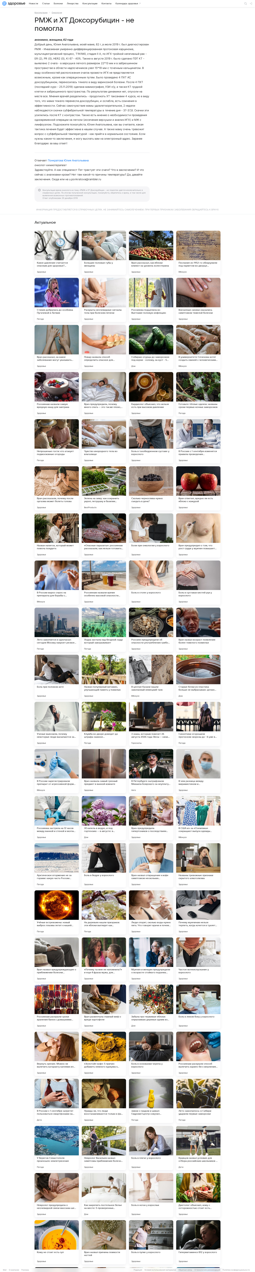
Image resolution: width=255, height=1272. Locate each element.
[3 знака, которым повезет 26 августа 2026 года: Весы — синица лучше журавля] (151, 724)
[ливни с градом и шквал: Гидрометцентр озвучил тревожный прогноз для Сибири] (151, 1101)
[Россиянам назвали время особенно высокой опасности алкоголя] (104, 583)
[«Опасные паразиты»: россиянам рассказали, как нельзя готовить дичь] (104, 535)
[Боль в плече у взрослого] (151, 1148)
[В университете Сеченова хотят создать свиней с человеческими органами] (198, 347)
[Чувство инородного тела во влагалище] (104, 441)
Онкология (57, 12)
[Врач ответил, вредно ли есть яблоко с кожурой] (198, 488)
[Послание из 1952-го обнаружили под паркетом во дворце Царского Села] (198, 253)
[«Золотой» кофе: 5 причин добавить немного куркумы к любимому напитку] (104, 1054)
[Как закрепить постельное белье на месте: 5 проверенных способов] (104, 1195)
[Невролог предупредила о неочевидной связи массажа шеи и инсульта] (57, 1195)
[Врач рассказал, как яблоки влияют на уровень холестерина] (151, 253)
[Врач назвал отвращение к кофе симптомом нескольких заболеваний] (151, 865)
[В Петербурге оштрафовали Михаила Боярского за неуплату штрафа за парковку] (151, 771)
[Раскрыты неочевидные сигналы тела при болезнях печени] (104, 300)
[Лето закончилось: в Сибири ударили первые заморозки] (198, 1101)
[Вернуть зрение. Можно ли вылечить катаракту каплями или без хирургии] (57, 1054)
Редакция (138, 1270)
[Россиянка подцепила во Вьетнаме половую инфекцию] (151, 300)
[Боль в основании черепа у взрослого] (151, 1054)
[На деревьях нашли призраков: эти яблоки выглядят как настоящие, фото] (104, 912)
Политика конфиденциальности (236, 1270)
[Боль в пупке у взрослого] (151, 1242)
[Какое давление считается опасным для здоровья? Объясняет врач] (57, 253)
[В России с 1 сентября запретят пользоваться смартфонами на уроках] (57, 1101)
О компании (14, 1270)
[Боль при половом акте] (57, 677)
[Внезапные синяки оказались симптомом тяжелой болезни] (198, 300)
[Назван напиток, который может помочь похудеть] (57, 535)
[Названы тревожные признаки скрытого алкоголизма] (198, 865)
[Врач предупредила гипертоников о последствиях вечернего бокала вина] (151, 818)
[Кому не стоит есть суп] (57, 1242)
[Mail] (4, 3)
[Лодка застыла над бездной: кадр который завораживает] (104, 630)
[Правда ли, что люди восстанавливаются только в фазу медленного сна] (104, 1101)
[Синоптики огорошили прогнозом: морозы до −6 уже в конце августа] (198, 724)
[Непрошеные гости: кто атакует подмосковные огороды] (57, 441)
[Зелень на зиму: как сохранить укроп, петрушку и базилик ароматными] (104, 488)
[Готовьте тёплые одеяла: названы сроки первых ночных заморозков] (198, 394)
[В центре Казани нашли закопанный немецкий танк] (151, 677)
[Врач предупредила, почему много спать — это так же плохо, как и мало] (104, 394)
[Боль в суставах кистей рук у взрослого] (198, 583)
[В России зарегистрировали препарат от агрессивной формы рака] (57, 771)
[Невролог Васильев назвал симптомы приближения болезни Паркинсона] (104, 1148)
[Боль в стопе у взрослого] (151, 583)
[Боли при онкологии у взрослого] (151, 535)
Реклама (25, 1270)
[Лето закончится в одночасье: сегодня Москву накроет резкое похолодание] (57, 630)
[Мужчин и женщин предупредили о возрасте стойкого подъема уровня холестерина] (151, 959)
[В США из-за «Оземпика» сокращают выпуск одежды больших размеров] (198, 818)
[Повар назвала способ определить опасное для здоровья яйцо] (104, 347)
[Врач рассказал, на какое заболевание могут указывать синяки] (57, 347)
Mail (4, 1270)
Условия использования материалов (160, 1270)
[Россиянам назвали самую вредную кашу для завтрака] (57, 394)
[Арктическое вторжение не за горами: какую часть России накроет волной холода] (57, 865)
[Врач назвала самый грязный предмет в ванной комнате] (104, 771)
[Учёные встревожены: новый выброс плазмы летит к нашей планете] (57, 912)
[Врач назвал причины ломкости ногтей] (104, 1242)
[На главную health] (15, 3)
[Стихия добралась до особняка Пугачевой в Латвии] (57, 300)
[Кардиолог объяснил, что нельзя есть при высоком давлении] (151, 394)
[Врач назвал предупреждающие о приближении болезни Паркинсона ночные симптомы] (57, 959)
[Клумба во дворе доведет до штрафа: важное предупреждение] (104, 724)
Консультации (41, 12)
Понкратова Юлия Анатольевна (68, 160)
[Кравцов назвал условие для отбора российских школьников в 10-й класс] (198, 1148)
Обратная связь (185, 1270)
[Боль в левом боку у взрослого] (198, 1007)
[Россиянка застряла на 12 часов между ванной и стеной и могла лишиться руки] (57, 818)
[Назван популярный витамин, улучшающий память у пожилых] (104, 677)
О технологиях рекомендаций (207, 1270)
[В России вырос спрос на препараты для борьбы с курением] (57, 583)
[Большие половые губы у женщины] (104, 253)
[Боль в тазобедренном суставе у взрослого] (151, 441)
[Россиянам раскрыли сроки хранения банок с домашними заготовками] (57, 1007)
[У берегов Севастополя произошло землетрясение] (57, 1148)
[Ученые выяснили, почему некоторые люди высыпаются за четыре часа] (57, 724)
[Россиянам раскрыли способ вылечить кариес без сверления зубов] (198, 1054)
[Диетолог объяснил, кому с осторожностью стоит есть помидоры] (198, 1195)
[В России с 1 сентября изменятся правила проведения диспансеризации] (198, 441)
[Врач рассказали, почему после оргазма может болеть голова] (57, 488)
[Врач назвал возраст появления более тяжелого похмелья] (198, 630)
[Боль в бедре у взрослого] (104, 865)
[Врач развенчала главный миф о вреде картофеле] (104, 1007)
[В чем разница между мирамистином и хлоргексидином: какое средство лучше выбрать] (198, 771)
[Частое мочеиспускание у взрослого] (198, 959)
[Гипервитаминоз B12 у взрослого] (198, 1242)
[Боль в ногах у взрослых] (151, 1195)
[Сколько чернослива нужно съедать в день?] (151, 488)
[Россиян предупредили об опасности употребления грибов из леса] (151, 630)
